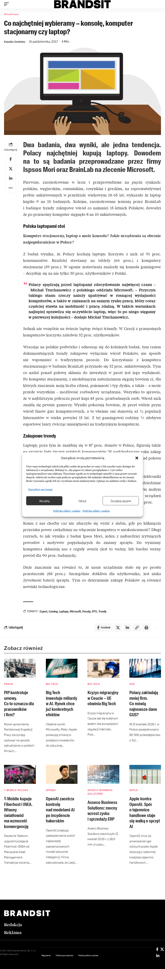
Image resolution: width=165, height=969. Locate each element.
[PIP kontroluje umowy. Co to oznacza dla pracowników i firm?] (20, 668)
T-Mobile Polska (16, 790)
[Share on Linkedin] (10, 178)
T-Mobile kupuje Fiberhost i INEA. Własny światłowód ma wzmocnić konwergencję (18, 812)
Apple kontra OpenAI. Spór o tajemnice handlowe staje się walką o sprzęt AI (144, 812)
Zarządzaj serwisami (40, 489)
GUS (132, 684)
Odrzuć (82, 500)
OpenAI (51, 790)
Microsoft (75, 611)
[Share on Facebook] (10, 159)
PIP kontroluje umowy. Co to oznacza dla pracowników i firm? (19, 704)
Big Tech (52, 684)
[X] (162, 949)
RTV (94, 611)
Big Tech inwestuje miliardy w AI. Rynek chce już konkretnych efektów (61, 704)
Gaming (53, 611)
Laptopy (63, 611)
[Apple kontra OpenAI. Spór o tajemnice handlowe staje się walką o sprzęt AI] (145, 774)
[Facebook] (157, 949)
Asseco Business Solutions (100, 792)
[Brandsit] (82, 4)
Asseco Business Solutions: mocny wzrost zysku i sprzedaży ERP (102, 810)
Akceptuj (44, 500)
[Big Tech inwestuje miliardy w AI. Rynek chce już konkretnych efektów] (62, 668)
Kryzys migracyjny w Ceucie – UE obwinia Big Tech (103, 698)
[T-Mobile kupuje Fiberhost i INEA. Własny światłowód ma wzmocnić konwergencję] (20, 774)
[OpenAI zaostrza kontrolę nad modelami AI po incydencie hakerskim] (62, 774)
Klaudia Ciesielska (14, 41)
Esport (43, 611)
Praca (8, 684)
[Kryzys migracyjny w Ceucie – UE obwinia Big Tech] (103, 668)
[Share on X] (10, 169)
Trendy (102, 611)
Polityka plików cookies (66, 511)
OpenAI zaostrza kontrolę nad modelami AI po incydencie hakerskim (60, 810)
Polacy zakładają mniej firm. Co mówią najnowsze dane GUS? (143, 704)
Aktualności (11, 14)
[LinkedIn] (157, 956)
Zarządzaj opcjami (120, 500)
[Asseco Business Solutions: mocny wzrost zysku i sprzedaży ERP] (103, 774)
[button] (137, 458)
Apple (133, 790)
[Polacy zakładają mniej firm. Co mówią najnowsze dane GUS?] (145, 668)
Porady (86, 611)
